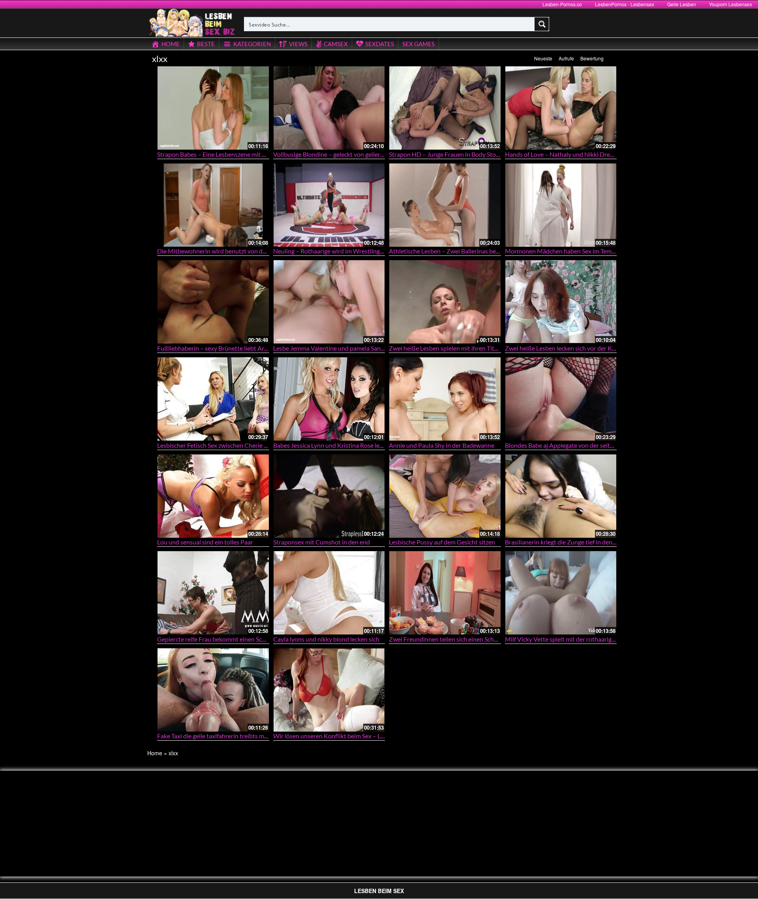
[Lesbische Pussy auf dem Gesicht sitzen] (445, 496)
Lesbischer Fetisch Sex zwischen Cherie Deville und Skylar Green (243, 445)
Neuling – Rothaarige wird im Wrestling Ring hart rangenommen (360, 251)
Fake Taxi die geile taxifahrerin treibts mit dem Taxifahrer (233, 735)
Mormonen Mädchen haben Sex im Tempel (562, 251)
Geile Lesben (681, 4)
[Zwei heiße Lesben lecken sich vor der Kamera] (561, 302)
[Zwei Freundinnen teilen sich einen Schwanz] (445, 593)
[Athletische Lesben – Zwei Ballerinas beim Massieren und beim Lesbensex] (445, 205)
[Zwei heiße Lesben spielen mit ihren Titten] (445, 302)
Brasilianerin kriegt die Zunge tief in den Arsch (567, 542)
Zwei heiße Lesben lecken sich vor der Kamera (567, 348)
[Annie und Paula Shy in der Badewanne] (445, 399)
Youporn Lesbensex (730, 4)
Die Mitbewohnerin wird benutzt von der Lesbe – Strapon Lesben (245, 251)
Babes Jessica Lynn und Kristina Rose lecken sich (338, 445)
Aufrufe (566, 58)
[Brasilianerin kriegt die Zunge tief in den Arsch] (561, 496)
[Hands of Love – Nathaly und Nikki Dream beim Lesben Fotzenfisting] (561, 108)
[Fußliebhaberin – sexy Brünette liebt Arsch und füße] (213, 302)
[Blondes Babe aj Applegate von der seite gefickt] (561, 399)
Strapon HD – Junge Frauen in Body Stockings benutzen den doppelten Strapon (496, 154)
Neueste (543, 58)
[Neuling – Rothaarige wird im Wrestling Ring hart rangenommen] (329, 205)
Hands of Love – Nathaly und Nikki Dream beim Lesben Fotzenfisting (597, 154)
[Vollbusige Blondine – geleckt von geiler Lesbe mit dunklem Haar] (329, 108)
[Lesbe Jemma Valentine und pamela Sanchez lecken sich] (329, 302)
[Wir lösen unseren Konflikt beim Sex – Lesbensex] (329, 690)
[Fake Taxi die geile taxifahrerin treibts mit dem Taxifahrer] (213, 690)
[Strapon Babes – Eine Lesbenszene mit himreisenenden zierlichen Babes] (213, 108)
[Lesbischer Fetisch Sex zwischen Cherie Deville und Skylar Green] (213, 399)
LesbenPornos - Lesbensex (624, 4)
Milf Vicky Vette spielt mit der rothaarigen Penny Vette (579, 639)
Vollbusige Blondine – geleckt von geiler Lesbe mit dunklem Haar (360, 154)
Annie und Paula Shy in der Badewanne (441, 445)
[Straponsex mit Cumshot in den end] (329, 496)
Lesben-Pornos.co (562, 4)
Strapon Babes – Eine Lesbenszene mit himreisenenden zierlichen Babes (254, 154)
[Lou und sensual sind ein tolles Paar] (213, 496)
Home (154, 753)
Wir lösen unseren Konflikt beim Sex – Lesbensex (339, 735)
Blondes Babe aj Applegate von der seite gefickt (568, 445)
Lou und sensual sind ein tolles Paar (205, 542)
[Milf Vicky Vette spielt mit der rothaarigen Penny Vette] (561, 593)
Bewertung (592, 58)
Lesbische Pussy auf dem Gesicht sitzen (442, 542)
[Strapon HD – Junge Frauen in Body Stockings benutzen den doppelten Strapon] (445, 108)
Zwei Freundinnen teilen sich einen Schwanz (448, 639)
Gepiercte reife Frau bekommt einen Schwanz (218, 639)
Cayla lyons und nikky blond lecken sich (326, 639)
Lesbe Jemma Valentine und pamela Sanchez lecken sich (348, 348)
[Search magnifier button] (542, 24)
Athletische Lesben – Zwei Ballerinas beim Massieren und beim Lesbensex (488, 251)
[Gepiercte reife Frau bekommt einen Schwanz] (213, 593)
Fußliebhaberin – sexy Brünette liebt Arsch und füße (228, 348)
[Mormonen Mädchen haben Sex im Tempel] (561, 205)
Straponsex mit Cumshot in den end (321, 542)
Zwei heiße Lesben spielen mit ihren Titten (446, 348)
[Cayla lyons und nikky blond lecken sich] (329, 593)
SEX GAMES (418, 43)
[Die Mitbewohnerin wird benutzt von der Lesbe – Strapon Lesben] (213, 205)
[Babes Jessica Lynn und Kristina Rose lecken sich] (329, 399)
